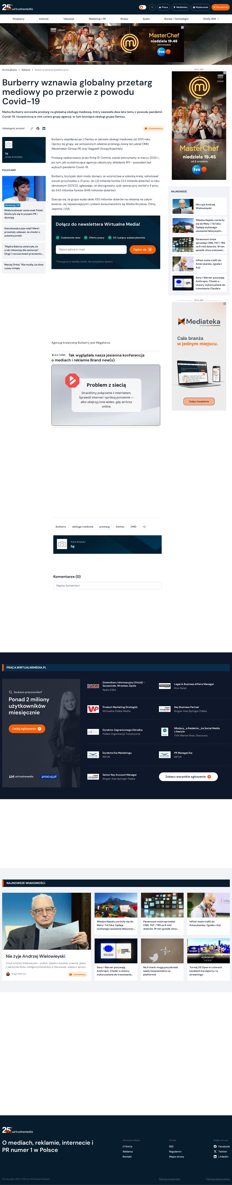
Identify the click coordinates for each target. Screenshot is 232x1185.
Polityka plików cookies (218, 1179)
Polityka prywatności (169, 1179)
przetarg (105, 526)
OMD (133, 526)
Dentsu (120, 526)
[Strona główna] (17, 7)
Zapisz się (139, 249)
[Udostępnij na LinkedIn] (43, 128)
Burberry (61, 526)
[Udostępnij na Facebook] (39, 128)
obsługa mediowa (82, 526)
